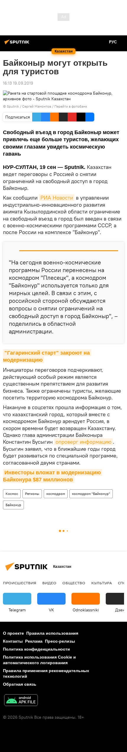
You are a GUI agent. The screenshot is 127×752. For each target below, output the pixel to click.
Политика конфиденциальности (36, 649)
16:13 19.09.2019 (18, 83)
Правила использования (52, 633)
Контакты (13, 641)
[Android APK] (21, 700)
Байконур (13, 505)
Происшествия (19, 582)
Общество (73, 582)
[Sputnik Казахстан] (17, 44)
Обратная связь (19, 684)
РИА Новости (56, 197)
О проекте (13, 633)
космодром (55, 493)
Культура (101, 582)
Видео (49, 582)
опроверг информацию (83, 441)
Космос (12, 493)
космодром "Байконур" (91, 493)
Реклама (34, 641)
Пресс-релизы (60, 641)
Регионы (32, 493)
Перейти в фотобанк (70, 106)
